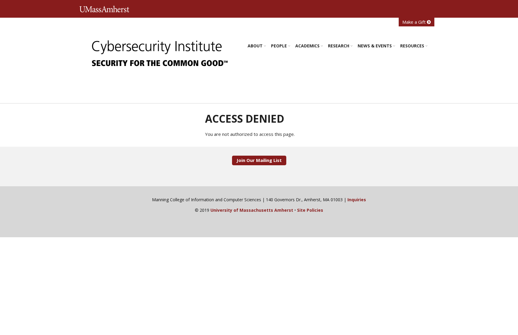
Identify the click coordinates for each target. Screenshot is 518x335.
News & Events (375, 46)
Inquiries (356, 199)
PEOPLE (279, 46)
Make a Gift (414, 22)
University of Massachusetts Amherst (106, 9)
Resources (412, 46)
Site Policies (310, 210)
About (255, 46)
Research (338, 46)
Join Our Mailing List (259, 160)
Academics (307, 46)
